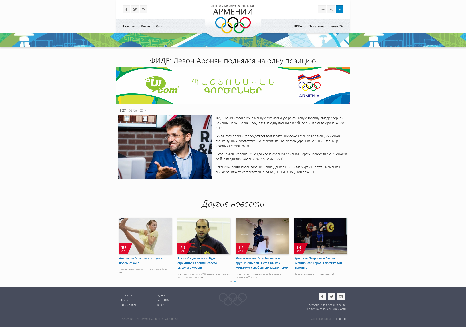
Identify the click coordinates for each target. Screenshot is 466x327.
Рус (339, 9)
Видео (145, 26)
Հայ (322, 9)
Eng (331, 9)
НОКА (298, 26)
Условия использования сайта (327, 305)
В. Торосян (339, 318)
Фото (159, 26)
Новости (129, 26)
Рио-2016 (337, 26)
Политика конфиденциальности (326, 309)
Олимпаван (316, 26)
